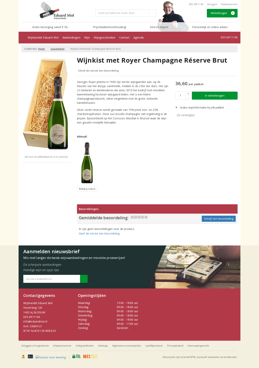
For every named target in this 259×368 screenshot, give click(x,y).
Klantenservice (229, 4)
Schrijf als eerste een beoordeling (98, 70)
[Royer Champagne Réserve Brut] (87, 163)
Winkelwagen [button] (222, 13)
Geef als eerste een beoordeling (99, 233)
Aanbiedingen (71, 37)
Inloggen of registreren (35, 345)
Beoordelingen (89, 209)
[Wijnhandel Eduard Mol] (57, 10)
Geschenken (57, 48)
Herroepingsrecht (198, 345)
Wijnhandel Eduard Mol (43, 37)
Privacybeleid (175, 345)
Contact (124, 37)
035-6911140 (31, 317)
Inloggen (212, 4)
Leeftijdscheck (154, 345)
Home (41, 48)
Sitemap (103, 345)
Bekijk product (87, 188)
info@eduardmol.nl (35, 321)
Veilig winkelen (84, 345)
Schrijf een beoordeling (218, 218)
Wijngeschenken (104, 37)
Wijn (87, 37)
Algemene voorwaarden (126, 345)
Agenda (138, 37)
